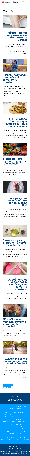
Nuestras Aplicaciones (20, 406)
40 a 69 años (14, 439)
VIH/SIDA (18, 433)
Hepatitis (22, 419)
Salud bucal (23, 429)
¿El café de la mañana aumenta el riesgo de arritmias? (14, 323)
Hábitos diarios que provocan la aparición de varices (16, 36)
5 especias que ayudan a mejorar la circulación (14, 161)
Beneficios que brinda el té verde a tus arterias (15, 243)
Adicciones (16, 412)
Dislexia (14, 417)
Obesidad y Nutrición (14, 426)
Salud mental (5, 431)
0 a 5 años (5, 437)
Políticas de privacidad (19, 453)
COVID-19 (23, 414)
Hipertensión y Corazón (8, 421)
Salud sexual (14, 431)
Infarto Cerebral (22, 421)
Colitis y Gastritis (13, 414)
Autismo (24, 412)
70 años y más (24, 439)
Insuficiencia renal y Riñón (14, 424)
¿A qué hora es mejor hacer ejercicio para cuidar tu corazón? (17, 284)
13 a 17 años (22, 437)
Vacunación (10, 433)
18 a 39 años (4, 439)
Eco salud (21, 417)
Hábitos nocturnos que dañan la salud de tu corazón (15, 79)
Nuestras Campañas (15, 408)
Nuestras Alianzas (7, 406)
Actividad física (6, 412)
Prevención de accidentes (10, 429)
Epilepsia (14, 419)
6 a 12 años (14, 437)
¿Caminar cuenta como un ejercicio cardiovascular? (15, 361)
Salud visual (24, 431)
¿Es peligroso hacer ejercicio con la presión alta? (17, 202)
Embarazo (7, 419)
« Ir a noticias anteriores (8, 386)
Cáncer (4, 414)
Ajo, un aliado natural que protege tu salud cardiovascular (16, 123)
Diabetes (7, 417)
